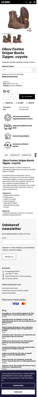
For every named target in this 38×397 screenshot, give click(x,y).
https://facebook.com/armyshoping (18, 276)
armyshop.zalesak (11, 278)
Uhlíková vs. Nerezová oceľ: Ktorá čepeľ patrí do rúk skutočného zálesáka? (17, 341)
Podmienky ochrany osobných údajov (15, 291)
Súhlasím (18, 392)
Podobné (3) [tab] (26, 155)
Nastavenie (18, 385)
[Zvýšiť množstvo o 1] (15, 96)
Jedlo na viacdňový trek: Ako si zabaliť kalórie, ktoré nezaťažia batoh (17, 354)
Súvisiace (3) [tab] (15, 155)
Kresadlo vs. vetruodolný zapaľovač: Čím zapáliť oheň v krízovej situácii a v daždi (18, 314)
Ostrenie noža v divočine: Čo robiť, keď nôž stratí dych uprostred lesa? (18, 335)
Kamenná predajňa (9, 293)
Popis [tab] (6, 155)
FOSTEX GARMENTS (16, 86)
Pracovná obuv (24, 107)
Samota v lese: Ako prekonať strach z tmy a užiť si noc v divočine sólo (19, 366)
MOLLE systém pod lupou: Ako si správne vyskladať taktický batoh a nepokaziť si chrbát (17, 328)
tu (2, 380)
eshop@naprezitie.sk (12, 271)
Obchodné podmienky (10, 288)
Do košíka (28, 97)
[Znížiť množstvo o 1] (5, 96)
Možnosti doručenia (10, 77)
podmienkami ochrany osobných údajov (18, 249)
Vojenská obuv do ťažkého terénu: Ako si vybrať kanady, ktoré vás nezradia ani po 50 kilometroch (19, 321)
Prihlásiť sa (9, 257)
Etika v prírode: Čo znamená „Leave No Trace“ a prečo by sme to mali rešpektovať (18, 360)
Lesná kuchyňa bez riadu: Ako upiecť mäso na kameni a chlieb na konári (18, 348)
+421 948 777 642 (11, 274)
